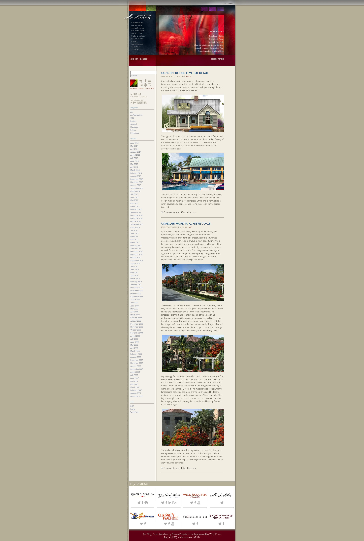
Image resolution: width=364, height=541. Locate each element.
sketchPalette (139, 58)
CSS (132, 118)
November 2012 (136, 182)
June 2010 (134, 270)
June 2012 (134, 197)
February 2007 (136, 390)
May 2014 (134, 146)
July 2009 (134, 303)
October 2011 (135, 221)
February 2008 (136, 354)
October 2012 (135, 185)
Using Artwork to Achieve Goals (186, 223)
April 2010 (134, 276)
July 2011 (134, 231)
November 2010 (136, 255)
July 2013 (134, 158)
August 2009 (135, 300)
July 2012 (134, 194)
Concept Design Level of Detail (184, 73)
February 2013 (136, 173)
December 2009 (136, 288)
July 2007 (134, 375)
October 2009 (135, 294)
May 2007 (134, 381)
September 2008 (136, 333)
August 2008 (135, 336)
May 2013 (134, 164)
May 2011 (134, 237)
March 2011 (134, 242)
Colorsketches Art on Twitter (142, 88)
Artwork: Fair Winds (216, 42)
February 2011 (136, 246)
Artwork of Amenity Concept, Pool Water (209, 48)
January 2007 (135, 393)
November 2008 (136, 327)
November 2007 (136, 363)
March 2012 (135, 206)
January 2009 (135, 321)
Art (190, 227)
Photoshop (134, 133)
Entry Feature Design (216, 36)
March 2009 (135, 315)
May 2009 (134, 309)
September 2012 (136, 188)
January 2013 (135, 176)
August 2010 (135, 264)
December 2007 (136, 360)
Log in (132, 409)
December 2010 (136, 252)
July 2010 (134, 267)
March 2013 (135, 170)
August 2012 (135, 191)
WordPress (134, 412)
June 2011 (134, 234)
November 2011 (136, 218)
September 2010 (136, 261)
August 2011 (135, 227)
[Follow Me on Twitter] (133, 83)
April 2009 (134, 312)
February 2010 (136, 282)
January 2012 (135, 212)
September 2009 (136, 297)
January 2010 (135, 285)
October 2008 (135, 330)
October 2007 (135, 366)
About (224, 4)
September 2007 (136, 369)
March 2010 (135, 279)
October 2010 (135, 258)
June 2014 (134, 143)
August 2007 (135, 372)
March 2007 (135, 387)
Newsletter (138, 102)
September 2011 (136, 224)
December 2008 (136, 324)
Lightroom (134, 127)
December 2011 (136, 215)
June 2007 (134, 378)
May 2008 (134, 345)
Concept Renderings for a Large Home (210, 51)
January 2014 (135, 152)
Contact (230, 4)
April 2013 (134, 167)
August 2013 (135, 155)
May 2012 (134, 200)
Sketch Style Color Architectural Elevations (209, 45)
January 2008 (135, 357)
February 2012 (136, 209)
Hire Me (138, 95)
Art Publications (136, 115)
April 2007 (134, 384)
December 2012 (136, 179)
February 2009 (136, 318)
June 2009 (134, 306)
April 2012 (134, 203)
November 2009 (136, 291)
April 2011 (134, 239)
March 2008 (135, 351)
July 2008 (134, 339)
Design (188, 77)
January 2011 (135, 249)
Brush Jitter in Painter (216, 39)
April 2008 (134, 348)
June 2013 (134, 161)
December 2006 (136, 396)
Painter (133, 130)
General (133, 124)
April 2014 (134, 149)
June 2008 (134, 342)
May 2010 (134, 273)
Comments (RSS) (191, 537)
